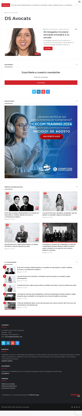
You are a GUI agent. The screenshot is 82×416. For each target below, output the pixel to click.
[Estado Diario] (11, 4)
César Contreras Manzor (51, 34)
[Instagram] (48, 97)
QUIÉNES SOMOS (7, 366)
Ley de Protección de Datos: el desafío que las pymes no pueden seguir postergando (59, 219)
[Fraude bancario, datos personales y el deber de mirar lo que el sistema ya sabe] (22, 238)
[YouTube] (43, 97)
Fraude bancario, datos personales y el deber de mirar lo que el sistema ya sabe (21, 251)
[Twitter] (34, 97)
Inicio (7, 18)
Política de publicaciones (9, 391)
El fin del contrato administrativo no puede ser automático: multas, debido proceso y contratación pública (44, 10)
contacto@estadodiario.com (13, 342)
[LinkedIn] (39, 97)
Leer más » (48, 54)
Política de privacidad (8, 389)
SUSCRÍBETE (5, 379)
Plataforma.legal (34, 400)
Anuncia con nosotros (8, 393)
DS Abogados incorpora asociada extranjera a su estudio (56, 40)
